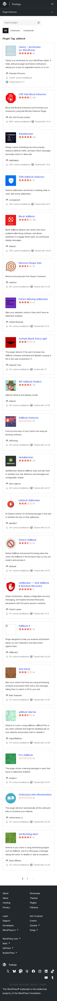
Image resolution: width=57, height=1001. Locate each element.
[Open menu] (53, 4)
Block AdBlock (27, 216)
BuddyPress (10, 953)
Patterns (34, 907)
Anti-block (24, 669)
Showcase (35, 893)
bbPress (8, 948)
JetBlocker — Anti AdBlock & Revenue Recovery (34, 584)
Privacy (6, 907)
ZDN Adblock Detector (31, 176)
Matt (6, 943)
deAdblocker (26, 457)
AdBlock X (24, 625)
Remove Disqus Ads (30, 263)
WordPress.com (12, 938)
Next (33, 878)
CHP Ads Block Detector (32, 94)
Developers (8, 925)
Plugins (33, 902)
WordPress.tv (10, 930)
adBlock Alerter (27, 712)
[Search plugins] (38, 22)
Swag (34, 930)
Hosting (6, 902)
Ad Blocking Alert (28, 834)
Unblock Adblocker (29, 500)
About (5, 893)
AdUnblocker (26, 133)
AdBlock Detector (29, 417)
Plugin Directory (10, 12)
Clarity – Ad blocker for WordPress (30, 48)
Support (6, 920)
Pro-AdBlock (26, 755)
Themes (34, 898)
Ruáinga (13, 964)
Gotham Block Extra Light (33, 338)
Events (33, 920)
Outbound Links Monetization (35, 794)
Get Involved (36, 916)
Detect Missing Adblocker (33, 299)
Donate (35, 925)
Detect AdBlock (27, 539)
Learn (5, 916)
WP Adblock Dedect (30, 381)
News (5, 898)
